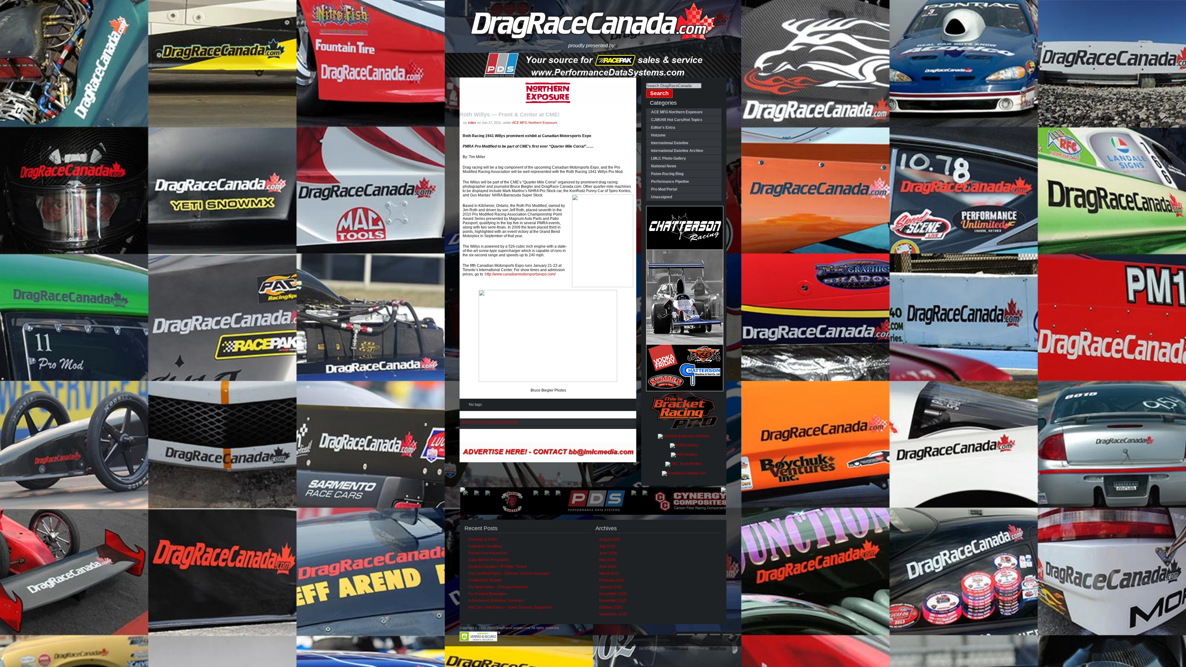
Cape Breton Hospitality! (488, 560)
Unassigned (661, 197)
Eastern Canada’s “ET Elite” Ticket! (497, 566)
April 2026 (607, 566)
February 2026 (611, 580)
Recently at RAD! (482, 539)
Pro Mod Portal (664, 189)
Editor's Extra (663, 127)
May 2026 (607, 560)
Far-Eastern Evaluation (487, 594)
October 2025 (610, 607)
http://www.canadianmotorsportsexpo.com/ (520, 274)
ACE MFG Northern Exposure (534, 122)
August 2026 (609, 539)
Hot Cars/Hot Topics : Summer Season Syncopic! (509, 573)
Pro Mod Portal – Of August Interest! (498, 587)
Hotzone (658, 135)
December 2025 (612, 594)
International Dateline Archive (677, 151)
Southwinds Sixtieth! (485, 580)
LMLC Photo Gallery (668, 158)
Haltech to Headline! (485, 546)
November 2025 (612, 600)
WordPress (717, 648)
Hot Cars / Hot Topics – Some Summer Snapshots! (510, 607)
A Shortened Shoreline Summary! (496, 600)
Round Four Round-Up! (488, 553)
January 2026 (610, 587)
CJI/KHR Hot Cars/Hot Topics (676, 120)
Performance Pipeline (670, 181)
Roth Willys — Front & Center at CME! (510, 114)
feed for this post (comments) (490, 422)
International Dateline (669, 143)
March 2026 (609, 573)
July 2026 (607, 546)
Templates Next (676, 648)
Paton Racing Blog (667, 174)
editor (472, 122)
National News (663, 166)
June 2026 (608, 553)
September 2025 (613, 614)
